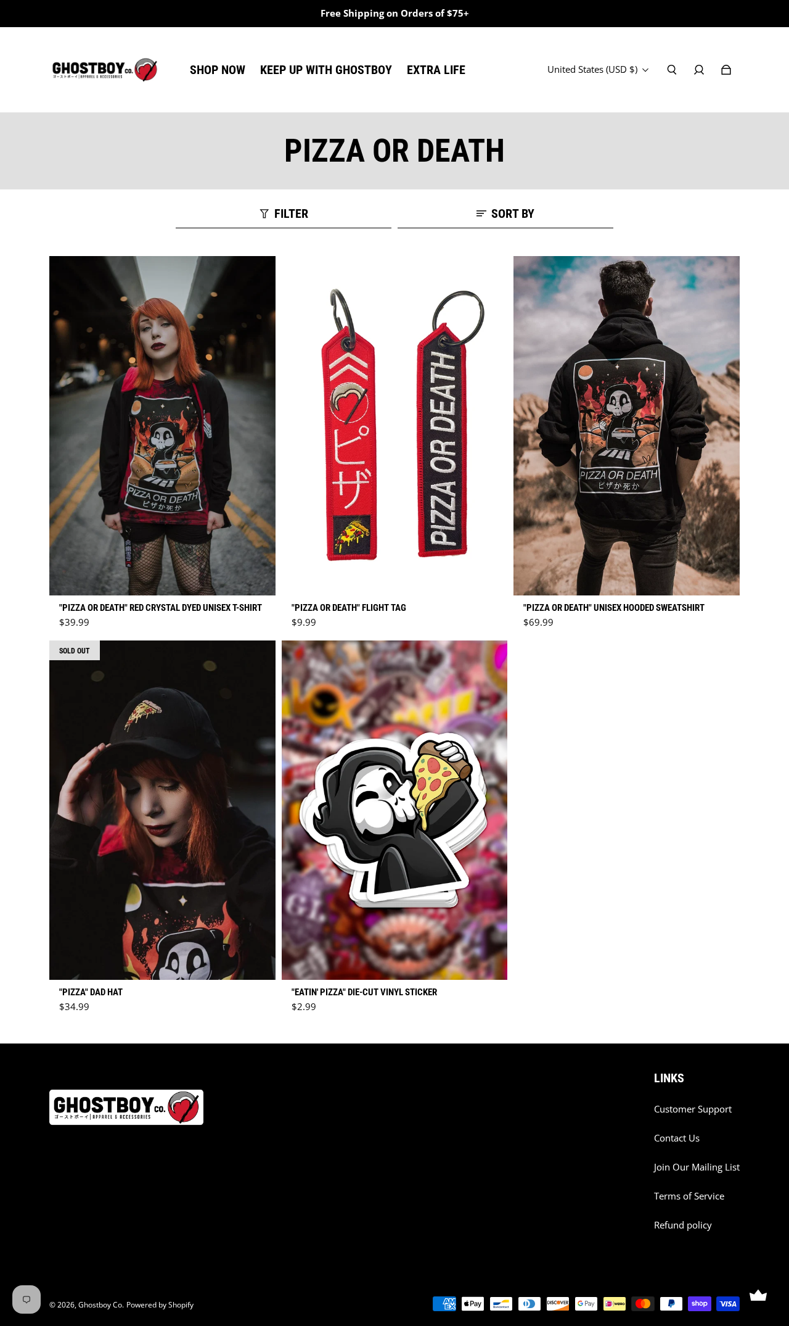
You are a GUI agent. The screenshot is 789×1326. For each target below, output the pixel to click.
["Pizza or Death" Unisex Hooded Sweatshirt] (626, 425)
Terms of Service (689, 1196)
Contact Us (677, 1138)
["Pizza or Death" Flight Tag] (395, 425)
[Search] (671, 69)
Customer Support (693, 1109)
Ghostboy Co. (101, 1304)
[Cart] (726, 69)
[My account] (699, 69)
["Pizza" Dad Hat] (162, 810)
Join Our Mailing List (697, 1167)
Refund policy (683, 1225)
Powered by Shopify (160, 1304)
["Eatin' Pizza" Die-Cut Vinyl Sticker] (395, 810)
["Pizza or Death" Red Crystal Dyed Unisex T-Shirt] (162, 425)
